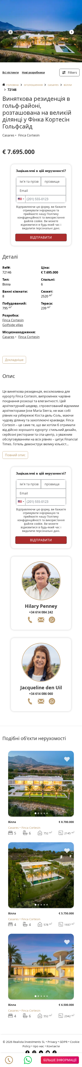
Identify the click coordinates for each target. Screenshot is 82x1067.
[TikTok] (55, 1052)
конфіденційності (29, 217)
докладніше (14, 360)
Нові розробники (33, 72)
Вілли (68, 85)
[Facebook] (27, 1052)
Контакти (53, 1046)
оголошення (33, 85)
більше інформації (59, 1060)
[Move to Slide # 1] (38, 813)
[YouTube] (48, 1052)
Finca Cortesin (29, 135)
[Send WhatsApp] (28, 1060)
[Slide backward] (18, 784)
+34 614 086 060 (41, 693)
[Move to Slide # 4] (47, 813)
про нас (38, 1046)
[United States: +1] (20, 199)
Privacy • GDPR (57, 1042)
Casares (53, 85)
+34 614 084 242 (41, 612)
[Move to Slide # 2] (41, 813)
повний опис (15, 455)
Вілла (12, 822)
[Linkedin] (41, 1052)
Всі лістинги (10, 72)
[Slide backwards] (10, 33)
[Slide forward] (71, 33)
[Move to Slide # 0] (35, 813)
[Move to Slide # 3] (44, 813)
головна (12, 85)
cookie (38, 221)
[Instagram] (34, 1052)
